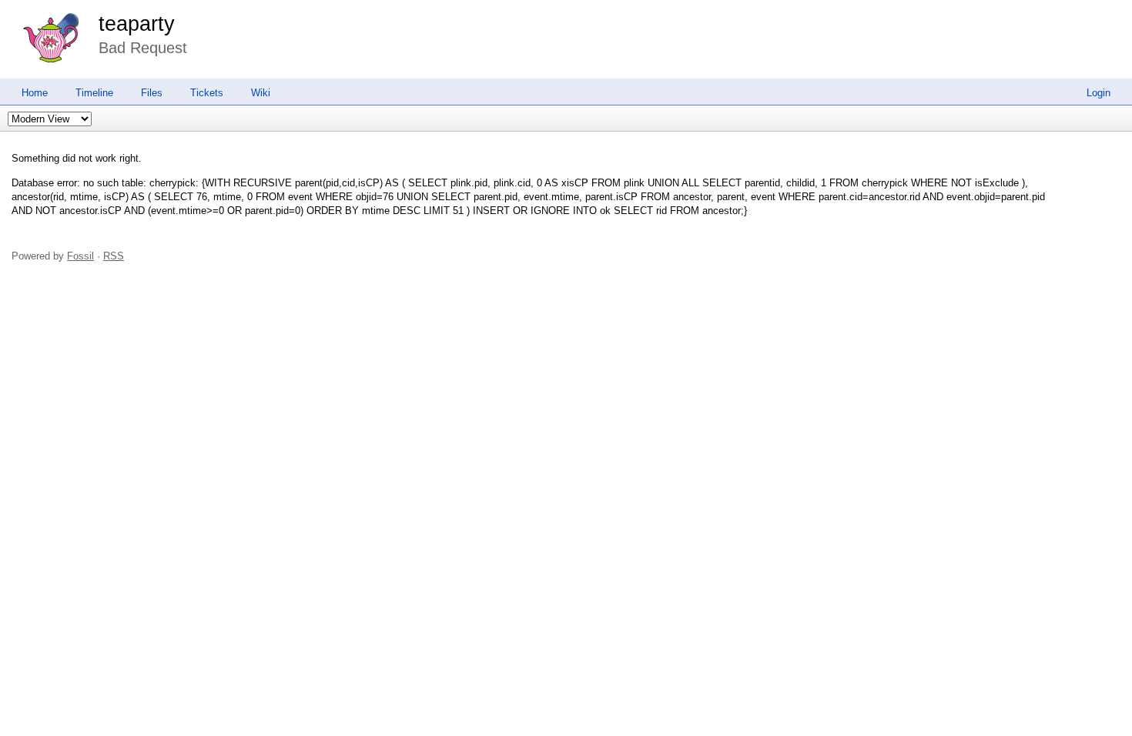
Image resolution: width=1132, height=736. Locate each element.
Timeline (94, 93)
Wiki (260, 93)
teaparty (137, 23)
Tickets (206, 93)
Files (151, 93)
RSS (113, 256)
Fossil (80, 256)
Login (1098, 93)
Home (35, 93)
